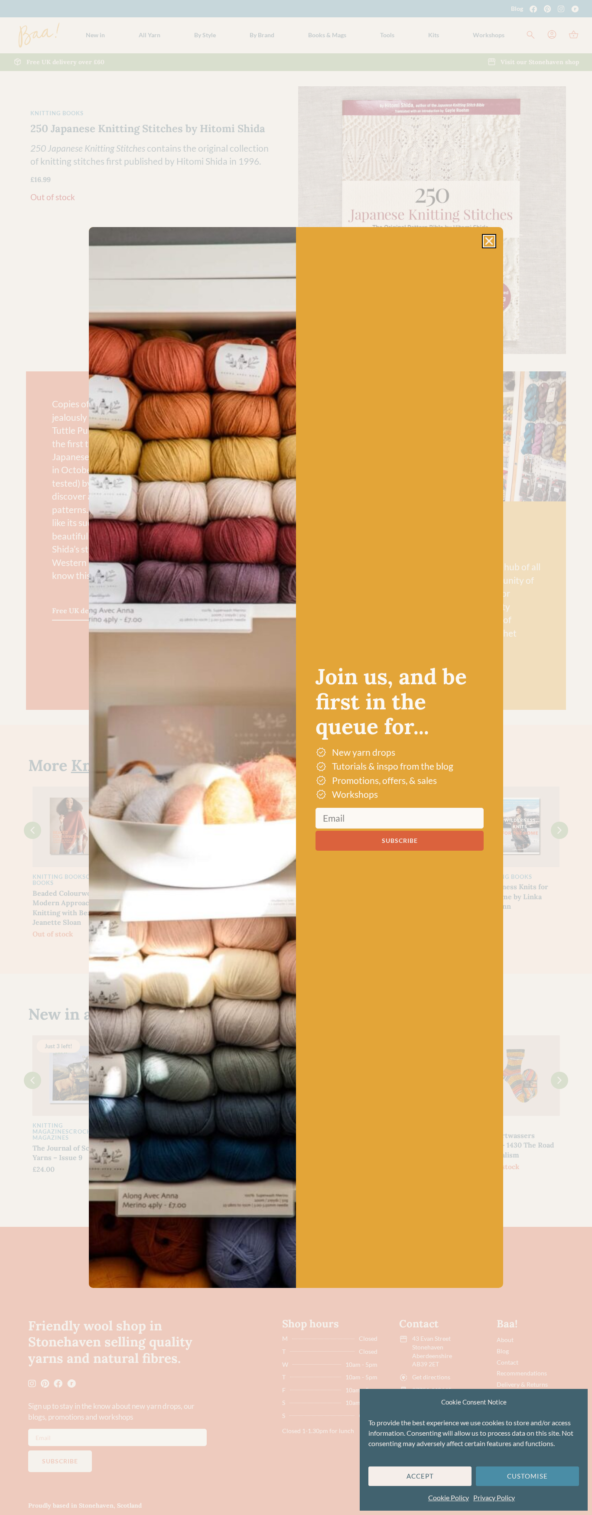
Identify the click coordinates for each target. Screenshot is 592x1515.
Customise (527, 1476)
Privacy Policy (494, 1497)
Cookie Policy (448, 1497)
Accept (420, 1476)
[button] (489, 241)
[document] (296, 757)
